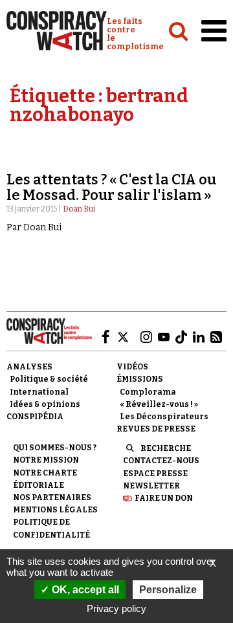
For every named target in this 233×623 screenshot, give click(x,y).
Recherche (165, 448)
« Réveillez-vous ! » (159, 404)
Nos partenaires (52, 497)
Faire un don (164, 498)
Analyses (29, 366)
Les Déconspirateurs (164, 416)
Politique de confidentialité (51, 528)
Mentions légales (55, 509)
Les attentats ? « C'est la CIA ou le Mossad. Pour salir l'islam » (111, 187)
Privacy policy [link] (116, 608)
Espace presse (155, 473)
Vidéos (132, 366)
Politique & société (49, 379)
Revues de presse (155, 428)
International (39, 392)
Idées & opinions (45, 404)
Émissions (139, 379)
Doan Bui (79, 208)
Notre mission (46, 460)
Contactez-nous (161, 460)
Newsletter (151, 485)
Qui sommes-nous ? (54, 447)
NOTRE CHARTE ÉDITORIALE (45, 479)
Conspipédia (34, 416)
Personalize (168, 589)
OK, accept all (84, 589)
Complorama (148, 392)
